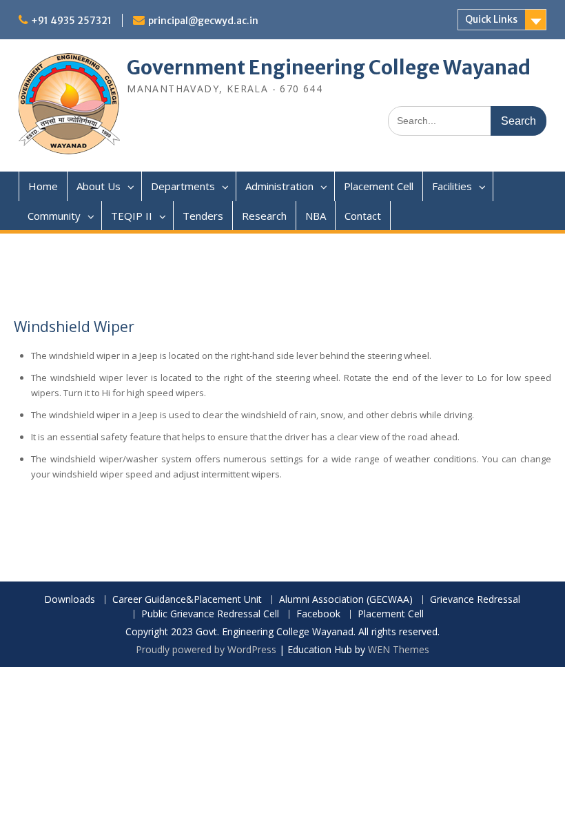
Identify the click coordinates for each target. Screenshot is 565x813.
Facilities (452, 186)
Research (264, 216)
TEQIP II (131, 216)
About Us (98, 186)
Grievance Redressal (475, 599)
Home (43, 186)
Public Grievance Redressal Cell (210, 614)
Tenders (203, 216)
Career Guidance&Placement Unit (187, 599)
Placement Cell (378, 186)
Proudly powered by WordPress (206, 649)
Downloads (69, 599)
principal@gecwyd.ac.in (203, 20)
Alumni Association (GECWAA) (346, 599)
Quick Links (491, 19)
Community (54, 216)
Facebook (318, 614)
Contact (363, 216)
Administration (279, 186)
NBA (315, 216)
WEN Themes (398, 649)
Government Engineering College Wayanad (329, 67)
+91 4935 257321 (71, 20)
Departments (183, 186)
